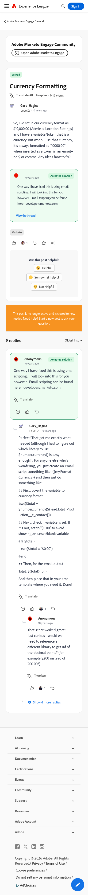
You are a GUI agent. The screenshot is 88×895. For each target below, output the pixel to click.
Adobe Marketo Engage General (25, 21)
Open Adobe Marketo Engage (42, 53)
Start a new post (49, 318)
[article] (44, 386)
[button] (24, 95)
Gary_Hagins (29, 105)
